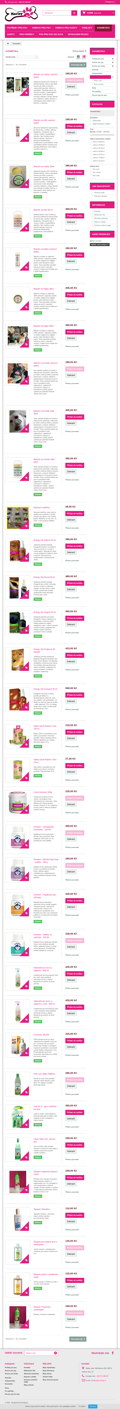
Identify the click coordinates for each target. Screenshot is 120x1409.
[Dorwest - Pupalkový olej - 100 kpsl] (18, 905)
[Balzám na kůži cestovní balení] (18, 130)
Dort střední (97, 172)
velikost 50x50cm (99, 142)
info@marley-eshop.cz (98, 1380)
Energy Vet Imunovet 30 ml (45, 689)
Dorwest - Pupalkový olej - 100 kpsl (45, 896)
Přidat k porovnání (72, 95)
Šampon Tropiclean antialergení (42, 1308)
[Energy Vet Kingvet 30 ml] (18, 622)
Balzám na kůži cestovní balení (44, 121)
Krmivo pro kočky (66, 28)
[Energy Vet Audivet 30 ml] (18, 550)
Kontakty (97, 211)
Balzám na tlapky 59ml (44, 326)
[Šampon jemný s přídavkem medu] (18, 1285)
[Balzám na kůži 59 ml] (18, 220)
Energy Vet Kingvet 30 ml (45, 612)
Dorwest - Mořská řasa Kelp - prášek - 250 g (46, 860)
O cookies (82, 1406)
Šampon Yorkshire (42, 1209)
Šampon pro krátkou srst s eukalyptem (45, 1243)
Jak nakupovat (101, 186)
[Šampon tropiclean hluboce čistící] (18, 1182)
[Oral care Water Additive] (18, 1084)
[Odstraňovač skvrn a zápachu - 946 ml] (18, 978)
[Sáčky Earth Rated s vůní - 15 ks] (18, 770)
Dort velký (96, 175)
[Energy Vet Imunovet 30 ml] (18, 699)
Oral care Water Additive (44, 1074)
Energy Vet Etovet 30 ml (44, 577)
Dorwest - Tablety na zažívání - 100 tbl (43, 935)
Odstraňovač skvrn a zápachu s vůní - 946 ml (44, 1002)
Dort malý (96, 169)
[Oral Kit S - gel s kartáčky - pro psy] (18, 1117)
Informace (98, 205)
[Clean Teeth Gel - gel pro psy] (18, 1149)
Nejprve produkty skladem (101, 124)
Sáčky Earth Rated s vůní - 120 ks (45, 727)
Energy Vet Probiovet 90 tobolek (44, 650)
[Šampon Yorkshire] (18, 1219)
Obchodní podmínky (101, 218)
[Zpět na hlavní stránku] (8, 43)
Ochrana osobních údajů (102, 225)
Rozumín (93, 1406)
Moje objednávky (49, 1367)
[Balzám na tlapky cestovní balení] (18, 259)
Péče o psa (98, 81)
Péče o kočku (98, 84)
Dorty (11, 34)
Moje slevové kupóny (50, 1380)
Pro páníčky (26, 34)
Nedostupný (97, 120)
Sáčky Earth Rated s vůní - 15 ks (45, 760)
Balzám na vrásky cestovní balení (46, 75)
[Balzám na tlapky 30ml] (18, 299)
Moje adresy (47, 1374)
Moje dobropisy (48, 1370)
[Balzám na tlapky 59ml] (18, 336)
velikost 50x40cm (99, 151)
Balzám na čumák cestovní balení (45, 364)
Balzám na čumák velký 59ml (44, 460)
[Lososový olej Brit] (18, 1045)
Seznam (84, 58)
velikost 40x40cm (99, 145)
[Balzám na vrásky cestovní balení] (18, 85)
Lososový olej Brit (41, 1035)
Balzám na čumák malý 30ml (44, 412)
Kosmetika (103, 28)
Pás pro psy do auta (51, 34)
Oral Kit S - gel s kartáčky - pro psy (46, 1107)
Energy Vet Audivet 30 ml (45, 540)
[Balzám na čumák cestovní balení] (18, 373)
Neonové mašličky (42, 507)
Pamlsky (87, 28)
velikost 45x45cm (99, 148)
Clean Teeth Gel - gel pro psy (44, 1140)
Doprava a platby (100, 222)
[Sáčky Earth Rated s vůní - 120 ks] (18, 736)
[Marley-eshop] (22, 14)
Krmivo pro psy (41, 28)
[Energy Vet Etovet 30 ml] (18, 587)
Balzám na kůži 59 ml (43, 210)
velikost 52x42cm (99, 161)
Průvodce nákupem (100, 196)
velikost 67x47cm (99, 154)
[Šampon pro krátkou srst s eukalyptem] (18, 1252)
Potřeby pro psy (17, 28)
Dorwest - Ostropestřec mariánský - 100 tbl (44, 828)
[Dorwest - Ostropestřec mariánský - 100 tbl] (18, 837)
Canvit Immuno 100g (43, 792)
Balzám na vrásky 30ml (44, 166)
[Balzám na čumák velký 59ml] (18, 470)
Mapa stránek (29, 1385)
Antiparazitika (97, 73)
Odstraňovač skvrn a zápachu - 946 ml (43, 969)
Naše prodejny (101, 234)
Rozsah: (93, 132)
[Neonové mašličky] (18, 518)
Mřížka (78, 58)
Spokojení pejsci (78, 34)
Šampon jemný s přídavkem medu (46, 1275)
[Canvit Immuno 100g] (18, 802)
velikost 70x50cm (99, 158)
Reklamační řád (99, 215)
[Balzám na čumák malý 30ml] (18, 421)
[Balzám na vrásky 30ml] (18, 177)
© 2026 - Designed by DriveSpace (16, 1402)
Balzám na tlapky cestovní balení (45, 250)
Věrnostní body (99, 192)
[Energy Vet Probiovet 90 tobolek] (18, 660)
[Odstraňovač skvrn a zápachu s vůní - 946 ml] (18, 1011)
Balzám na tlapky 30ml (44, 289)
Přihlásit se (110, 2)
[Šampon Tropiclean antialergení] (18, 1317)
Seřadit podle (10, 57)
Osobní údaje (47, 1377)
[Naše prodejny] (102, 241)
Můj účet (47, 1364)
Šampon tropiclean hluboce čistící (45, 1172)
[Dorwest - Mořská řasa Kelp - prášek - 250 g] (18, 870)
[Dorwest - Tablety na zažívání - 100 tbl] (18, 945)
